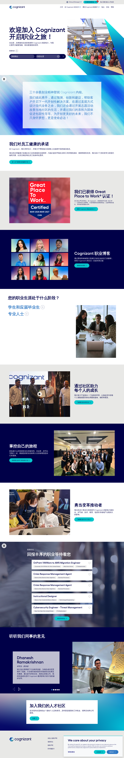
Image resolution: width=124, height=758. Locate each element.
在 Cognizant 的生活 (72, 7)
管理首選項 (71, 752)
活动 (107, 7)
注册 (33, 718)
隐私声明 (50, 745)
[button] (19, 689)
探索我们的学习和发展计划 (20, 460)
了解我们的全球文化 (83, 402)
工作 (61, 7)
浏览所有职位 (61, 618)
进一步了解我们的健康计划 (20, 162)
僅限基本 (111, 752)
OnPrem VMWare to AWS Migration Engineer (56, 562)
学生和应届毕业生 (24, 307)
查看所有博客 (81, 265)
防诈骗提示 (51, 748)
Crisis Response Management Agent (52, 574)
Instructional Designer (45, 596)
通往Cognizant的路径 (90, 7)
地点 (102, 7)
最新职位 (50, 741)
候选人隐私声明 (52, 738)
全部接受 (99, 752)
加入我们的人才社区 (107, 2)
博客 (112, 7)
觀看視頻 (15, 51)
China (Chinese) (74, 2)
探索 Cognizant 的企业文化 (85, 209)
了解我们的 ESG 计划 (83, 519)
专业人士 (16, 314)
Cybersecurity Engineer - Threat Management (57, 607)
